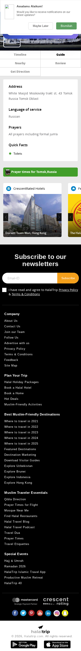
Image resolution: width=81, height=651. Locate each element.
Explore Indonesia (17, 477)
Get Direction (20, 71)
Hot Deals (11, 398)
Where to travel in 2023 (21, 432)
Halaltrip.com (33, 636)
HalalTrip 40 (13, 583)
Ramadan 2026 (15, 566)
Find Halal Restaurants (21, 516)
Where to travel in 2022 (21, 426)
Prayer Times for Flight (21, 504)
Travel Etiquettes (16, 544)
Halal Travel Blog (16, 521)
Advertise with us (17, 343)
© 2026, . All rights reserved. (42, 636)
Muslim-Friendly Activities (23, 404)
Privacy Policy (68, 290)
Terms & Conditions (26, 294)
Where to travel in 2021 (21, 421)
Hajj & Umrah (14, 560)
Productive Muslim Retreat (23, 577)
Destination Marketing (20, 454)
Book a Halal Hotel (18, 387)
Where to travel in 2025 (21, 443)
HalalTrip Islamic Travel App (25, 572)
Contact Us (12, 326)
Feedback (11, 360)
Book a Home (14, 393)
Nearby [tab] (20, 63)
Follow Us (11, 337)
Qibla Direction (15, 499)
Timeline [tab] (20, 54)
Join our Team (14, 332)
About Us (11, 320)
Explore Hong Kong (18, 482)
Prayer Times (14, 538)
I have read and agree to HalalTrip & (43, 292)
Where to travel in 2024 (21, 438)
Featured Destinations (20, 449)
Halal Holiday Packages (21, 382)
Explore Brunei (15, 471)
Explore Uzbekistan (18, 466)
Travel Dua (12, 532)
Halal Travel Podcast (19, 527)
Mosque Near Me (16, 510)
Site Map (10, 365)
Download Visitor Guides (22, 460)
